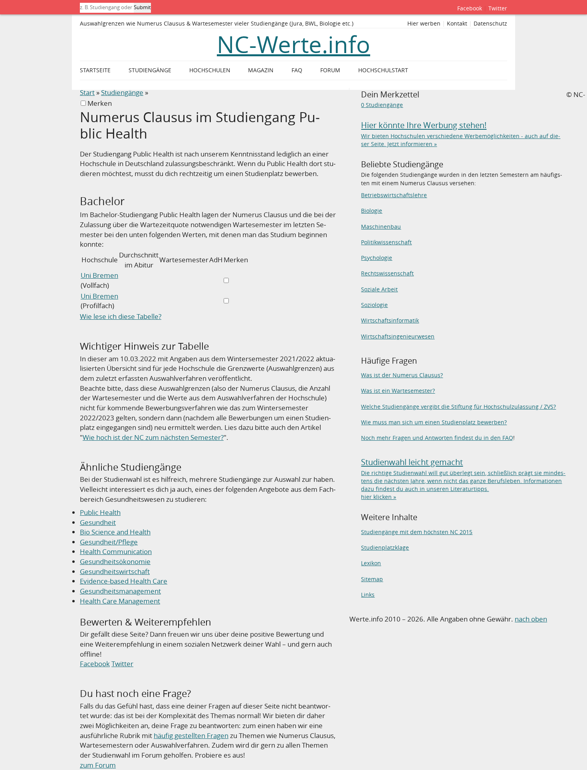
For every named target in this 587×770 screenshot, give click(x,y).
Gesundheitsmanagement (120, 591)
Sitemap (372, 579)
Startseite (95, 70)
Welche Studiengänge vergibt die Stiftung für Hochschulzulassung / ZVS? (458, 406)
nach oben (531, 619)
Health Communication (116, 551)
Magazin (261, 70)
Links (368, 594)
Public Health (100, 512)
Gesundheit (98, 522)
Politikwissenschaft (386, 242)
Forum (330, 70)
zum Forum (98, 765)
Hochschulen (209, 70)
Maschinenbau (381, 226)
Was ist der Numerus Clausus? (402, 375)
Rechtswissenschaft (387, 273)
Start (87, 92)
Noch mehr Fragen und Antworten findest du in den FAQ (437, 437)
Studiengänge (122, 92)
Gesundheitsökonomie (115, 561)
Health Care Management (120, 601)
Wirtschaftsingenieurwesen (397, 336)
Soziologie (374, 305)
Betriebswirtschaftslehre (394, 195)
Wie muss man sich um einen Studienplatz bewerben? (434, 422)
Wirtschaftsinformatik (390, 320)
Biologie (371, 210)
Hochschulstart (383, 70)
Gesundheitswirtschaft (115, 571)
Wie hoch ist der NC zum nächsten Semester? (153, 437)
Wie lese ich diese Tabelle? (120, 316)
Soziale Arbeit (379, 289)
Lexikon (371, 563)
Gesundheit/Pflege (109, 541)
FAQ (297, 70)
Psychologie (376, 257)
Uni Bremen (99, 275)
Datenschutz (490, 23)
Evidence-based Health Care (123, 581)
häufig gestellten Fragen (191, 735)
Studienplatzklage (385, 547)
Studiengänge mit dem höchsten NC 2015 (416, 532)
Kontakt (457, 23)
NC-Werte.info (293, 44)
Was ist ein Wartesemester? (398, 390)
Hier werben (423, 23)
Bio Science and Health (115, 531)
